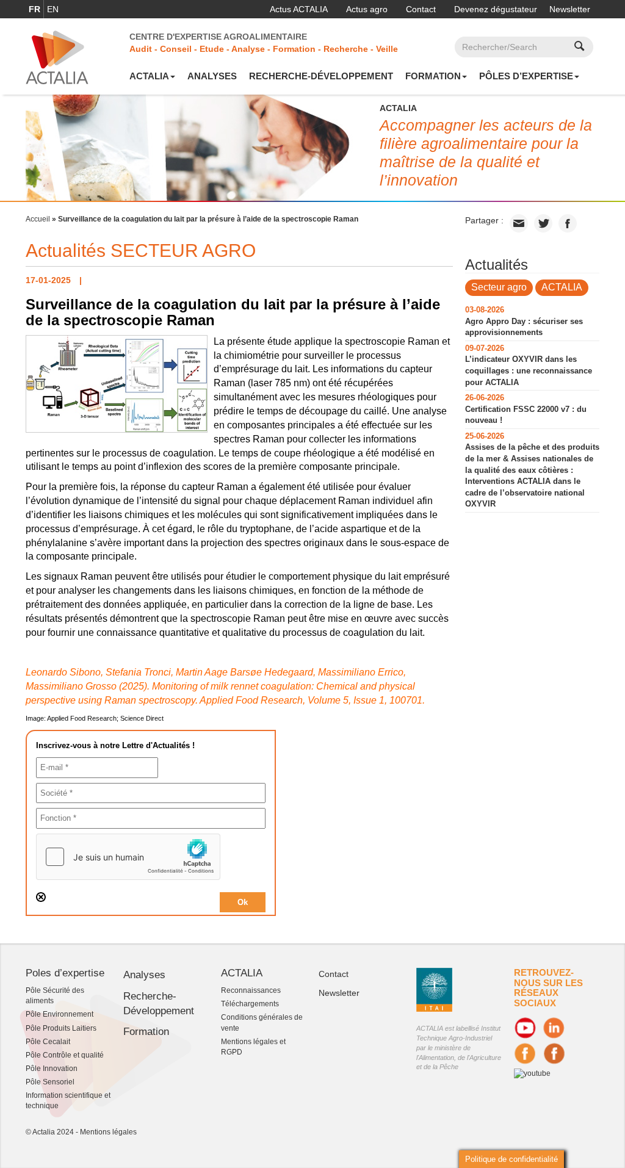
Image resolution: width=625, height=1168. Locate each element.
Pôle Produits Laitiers (61, 1028)
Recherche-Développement (321, 76)
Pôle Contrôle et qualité (65, 1055)
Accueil (38, 219)
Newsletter (569, 9)
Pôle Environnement (59, 1014)
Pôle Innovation (52, 1068)
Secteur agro (499, 287)
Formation (433, 76)
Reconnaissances (251, 990)
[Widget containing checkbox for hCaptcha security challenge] (128, 857)
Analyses (212, 76)
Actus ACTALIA (299, 9)
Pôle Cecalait (48, 1041)
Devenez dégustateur (495, 9)
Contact (421, 9)
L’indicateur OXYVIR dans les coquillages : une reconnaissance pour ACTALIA (528, 370)
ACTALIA (149, 76)
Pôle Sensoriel (50, 1082)
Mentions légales (108, 1132)
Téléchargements (250, 1004)
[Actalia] (57, 57)
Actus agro (367, 9)
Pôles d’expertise (526, 76)
